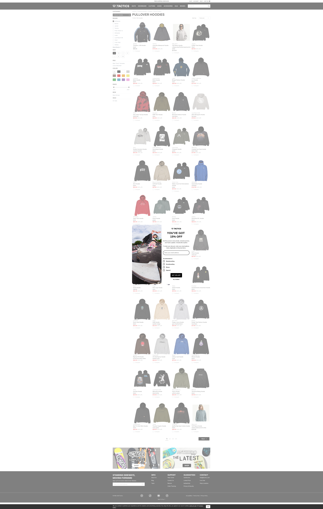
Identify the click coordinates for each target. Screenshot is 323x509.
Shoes (168, 267)
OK (208, 506)
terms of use (192, 505)
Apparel (168, 270)
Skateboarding (170, 261)
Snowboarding (170, 264)
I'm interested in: (168, 258)
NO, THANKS (176, 279)
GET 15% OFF (176, 275)
